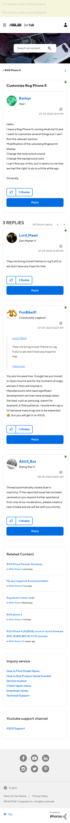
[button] (11, 192)
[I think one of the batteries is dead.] (64, 224)
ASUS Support (15, 728)
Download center (17, 691)
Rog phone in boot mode (20, 598)
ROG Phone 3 (16, 619)
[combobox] (35, 48)
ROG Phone (15, 602)
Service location (16, 681)
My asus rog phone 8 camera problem (27, 581)
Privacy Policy (40, 796)
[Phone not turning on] (58, 224)
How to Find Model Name (22, 671)
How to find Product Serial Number (29, 676)
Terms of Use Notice (15, 796)
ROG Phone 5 (13, 70)
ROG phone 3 (14, 614)
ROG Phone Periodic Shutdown (24, 564)
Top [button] (10, 814)
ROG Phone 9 (16, 569)
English (13, 788)
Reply (35, 202)
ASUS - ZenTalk (21, 25)
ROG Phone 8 (16, 586)
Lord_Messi (19, 338)
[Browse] (6, 25)
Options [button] (65, 70)
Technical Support (18, 695)
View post (18, 366)
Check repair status (18, 686)
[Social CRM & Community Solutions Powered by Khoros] (58, 815)
